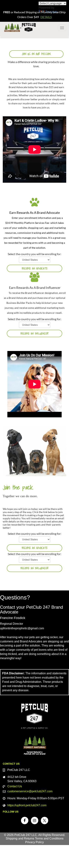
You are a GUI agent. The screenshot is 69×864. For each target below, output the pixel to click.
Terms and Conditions (49, 838)
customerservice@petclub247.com (29, 791)
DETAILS (46, 17)
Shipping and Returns (20, 838)
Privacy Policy (34, 842)
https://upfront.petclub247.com (26, 805)
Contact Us (14, 786)
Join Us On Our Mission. (36, 53)
